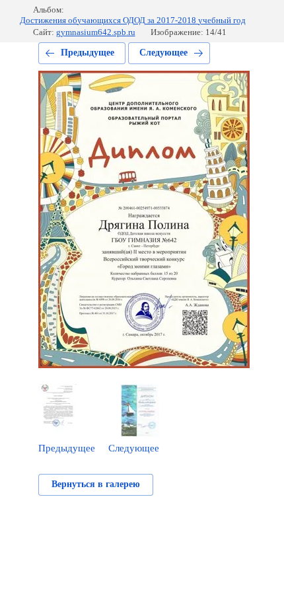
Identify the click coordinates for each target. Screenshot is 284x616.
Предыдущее (87, 53)
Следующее (163, 53)
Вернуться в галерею (96, 484)
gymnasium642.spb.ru (95, 32)
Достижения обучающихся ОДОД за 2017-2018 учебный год (133, 20)
